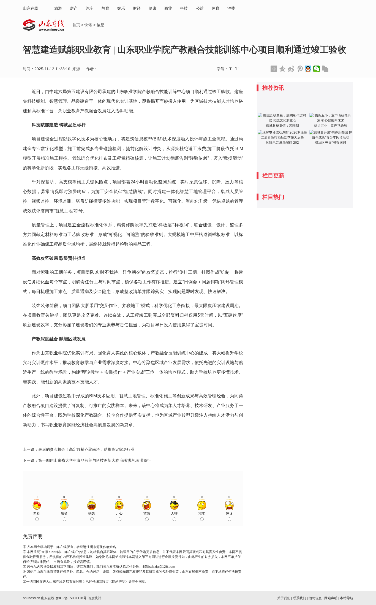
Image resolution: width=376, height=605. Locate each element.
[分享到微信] (316, 69)
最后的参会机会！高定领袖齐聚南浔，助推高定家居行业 (86, 449)
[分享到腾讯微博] (299, 69)
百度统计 (94, 598)
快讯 (88, 25)
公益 (200, 8)
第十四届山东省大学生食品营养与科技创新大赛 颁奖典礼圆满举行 (94, 460)
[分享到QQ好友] (308, 69)
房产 (74, 8)
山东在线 (30, 8)
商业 (168, 8)
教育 (105, 8)
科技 (184, 8)
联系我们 (299, 598)
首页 (76, 25)
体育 (215, 8)
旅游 (58, 8)
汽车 (90, 8)
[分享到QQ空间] (282, 69)
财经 (137, 8)
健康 (152, 8)
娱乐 (121, 8)
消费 (231, 8)
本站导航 (346, 598)
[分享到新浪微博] (291, 69)
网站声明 (330, 598)
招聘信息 (315, 598)
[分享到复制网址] (325, 69)
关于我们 (283, 598)
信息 (100, 25)
